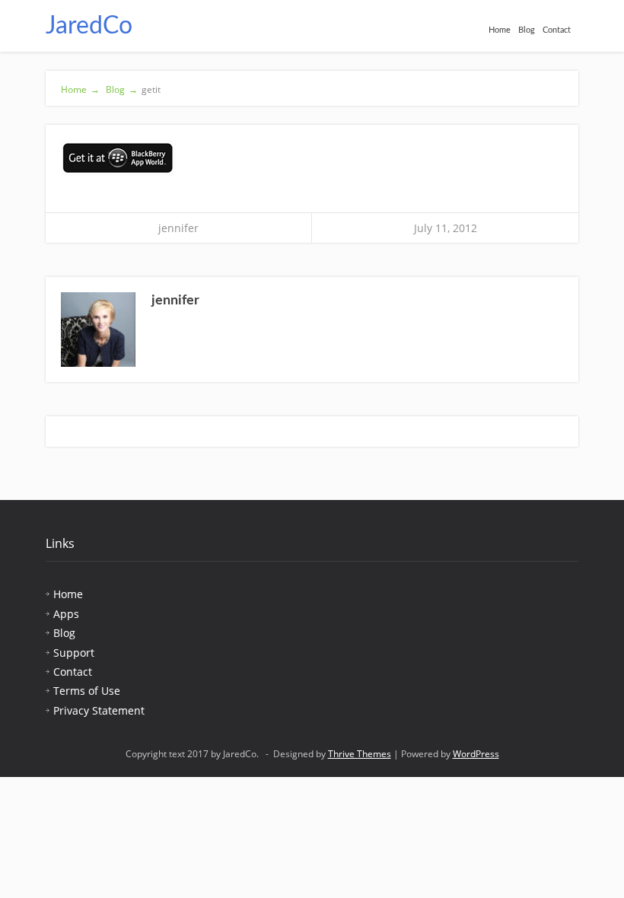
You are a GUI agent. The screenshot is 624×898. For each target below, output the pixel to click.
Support (73, 652)
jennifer (178, 228)
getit (151, 89)
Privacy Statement (99, 710)
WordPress (476, 753)
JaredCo (89, 26)
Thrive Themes (359, 753)
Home (500, 30)
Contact (557, 30)
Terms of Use (86, 690)
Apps (66, 614)
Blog (526, 30)
